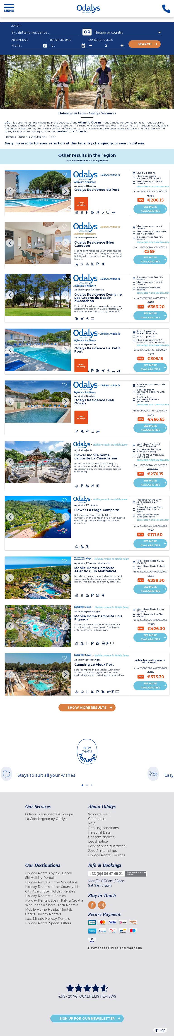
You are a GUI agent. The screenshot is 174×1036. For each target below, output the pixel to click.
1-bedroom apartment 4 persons (149, 182)
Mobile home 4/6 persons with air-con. (150, 661)
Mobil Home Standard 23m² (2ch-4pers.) (148, 445)
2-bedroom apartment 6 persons (150, 238)
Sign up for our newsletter (87, 1018)
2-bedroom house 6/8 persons (148, 288)
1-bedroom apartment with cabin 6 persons (151, 232)
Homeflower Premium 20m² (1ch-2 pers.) (148, 450)
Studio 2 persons (146, 172)
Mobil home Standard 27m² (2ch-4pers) (148, 516)
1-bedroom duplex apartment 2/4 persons (149, 177)
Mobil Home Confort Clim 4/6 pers (150, 561)
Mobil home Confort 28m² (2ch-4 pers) (150, 456)
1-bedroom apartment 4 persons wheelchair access (151, 341)
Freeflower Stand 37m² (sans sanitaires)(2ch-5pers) (149, 502)
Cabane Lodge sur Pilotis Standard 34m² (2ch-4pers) (150, 509)
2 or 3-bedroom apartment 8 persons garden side (148, 399)
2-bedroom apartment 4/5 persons (151, 385)
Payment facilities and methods (115, 948)
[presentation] (10, 191)
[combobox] (128, 32)
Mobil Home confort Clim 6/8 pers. (150, 615)
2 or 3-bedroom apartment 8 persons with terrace (150, 391)
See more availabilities (150, 208)
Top (162, 1030)
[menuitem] (55, 814)
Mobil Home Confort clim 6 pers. (151, 567)
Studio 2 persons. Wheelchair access (147, 332)
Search (145, 44)
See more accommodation (153, 186)
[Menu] (9, 9)
